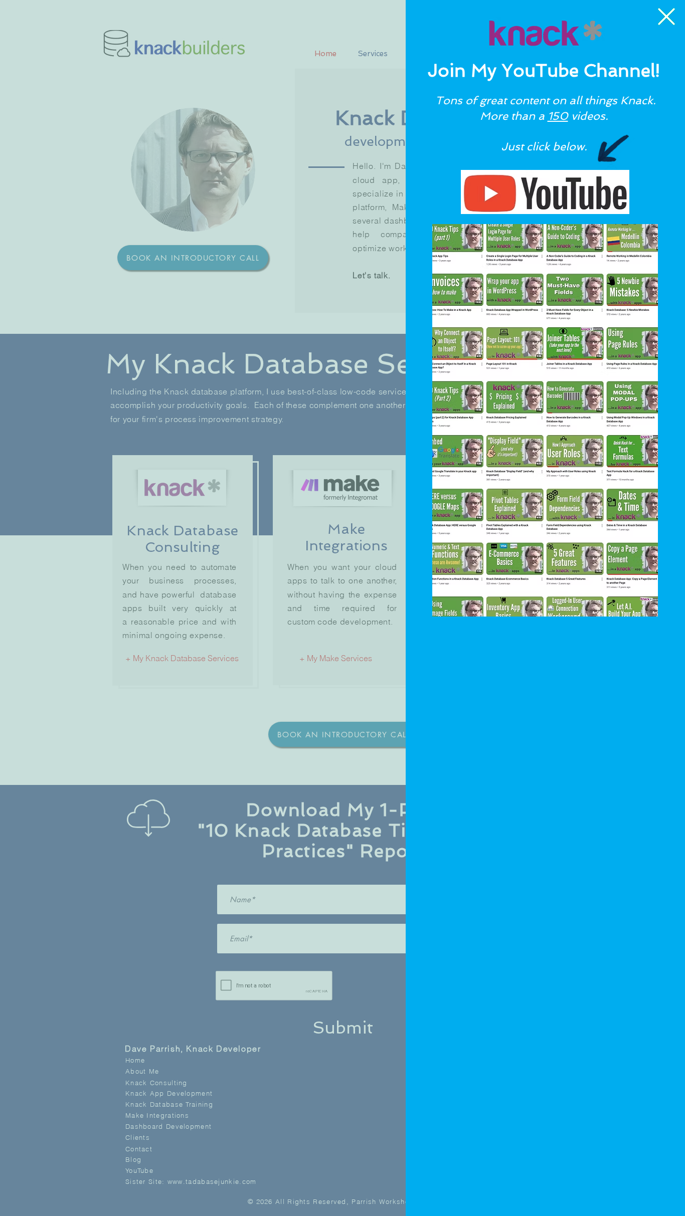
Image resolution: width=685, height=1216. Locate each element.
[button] (666, 16)
